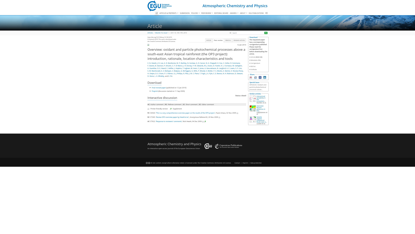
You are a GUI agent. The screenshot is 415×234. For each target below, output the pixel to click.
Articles (150, 33)
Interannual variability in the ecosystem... (261, 98)
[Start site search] (265, 33)
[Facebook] (260, 77)
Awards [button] (233, 13)
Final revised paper (159, 88)
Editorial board (221, 13)
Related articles (239, 40)
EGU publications (256, 13)
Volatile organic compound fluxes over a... (262, 119)
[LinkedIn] (264, 77)
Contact (237, 163)
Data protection (256, 163)
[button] (230, 33)
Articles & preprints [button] (168, 13)
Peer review (218, 40)
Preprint (155, 91)
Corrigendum (255, 63)
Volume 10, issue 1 (161, 33)
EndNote (254, 69)
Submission (185, 13)
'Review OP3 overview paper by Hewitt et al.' (172, 117)
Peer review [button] (206, 13)
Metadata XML (256, 60)
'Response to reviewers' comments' (169, 121)
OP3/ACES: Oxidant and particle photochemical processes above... (257, 87)
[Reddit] (255, 77)
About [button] (243, 13)
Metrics (228, 40)
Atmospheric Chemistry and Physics (235, 5)
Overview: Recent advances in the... (261, 108)
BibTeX (253, 66)
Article (208, 40)
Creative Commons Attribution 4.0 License (215, 163)
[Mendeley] (250, 77)
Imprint (245, 163)
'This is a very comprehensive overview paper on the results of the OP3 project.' (185, 113)
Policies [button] (194, 13)
